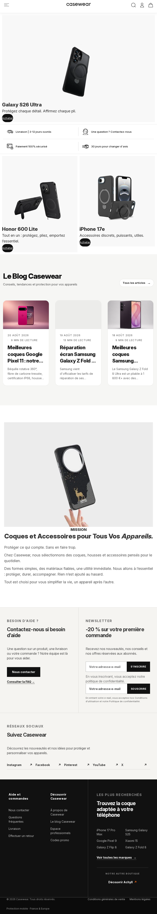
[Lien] (6, 5)
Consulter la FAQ (21, 681)
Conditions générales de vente (106, 899)
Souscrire (138, 688)
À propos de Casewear (58, 812)
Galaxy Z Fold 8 (135, 847)
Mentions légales (140, 899)
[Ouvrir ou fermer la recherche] (133, 5)
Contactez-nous (121, 131)
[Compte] (142, 5)
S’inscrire (138, 666)
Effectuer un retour (21, 836)
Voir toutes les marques (116, 857)
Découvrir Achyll (122, 882)
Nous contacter (23, 672)
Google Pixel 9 (107, 840)
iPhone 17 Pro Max (106, 832)
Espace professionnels (60, 831)
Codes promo (59, 840)
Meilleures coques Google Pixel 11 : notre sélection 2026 (25, 354)
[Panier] (150, 5)
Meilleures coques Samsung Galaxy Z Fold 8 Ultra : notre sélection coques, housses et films (129, 354)
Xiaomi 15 (131, 840)
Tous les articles (137, 283)
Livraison (14, 828)
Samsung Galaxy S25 (136, 832)
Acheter (7, 118)
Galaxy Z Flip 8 (107, 847)
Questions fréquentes (16, 819)
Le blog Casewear (62, 821)
